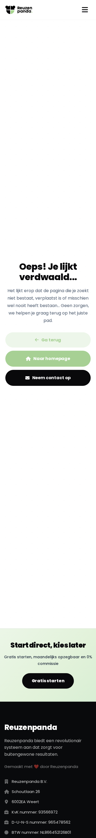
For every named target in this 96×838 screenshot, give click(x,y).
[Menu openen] (85, 10)
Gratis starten (48, 681)
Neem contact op (51, 378)
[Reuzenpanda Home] (19, 10)
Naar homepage (51, 358)
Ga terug (51, 340)
